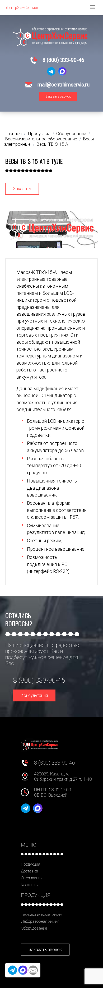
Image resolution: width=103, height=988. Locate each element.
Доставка (29, 871)
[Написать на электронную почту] (33, 970)
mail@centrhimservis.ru (64, 85)
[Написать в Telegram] (51, 71)
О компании (32, 878)
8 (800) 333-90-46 (63, 60)
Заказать (22, 188)
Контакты (30, 885)
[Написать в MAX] (62, 71)
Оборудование (34, 928)
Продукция (30, 864)
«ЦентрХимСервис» (22, 8)
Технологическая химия (42, 914)
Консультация (34, 695)
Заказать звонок (58, 96)
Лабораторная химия (40, 921)
